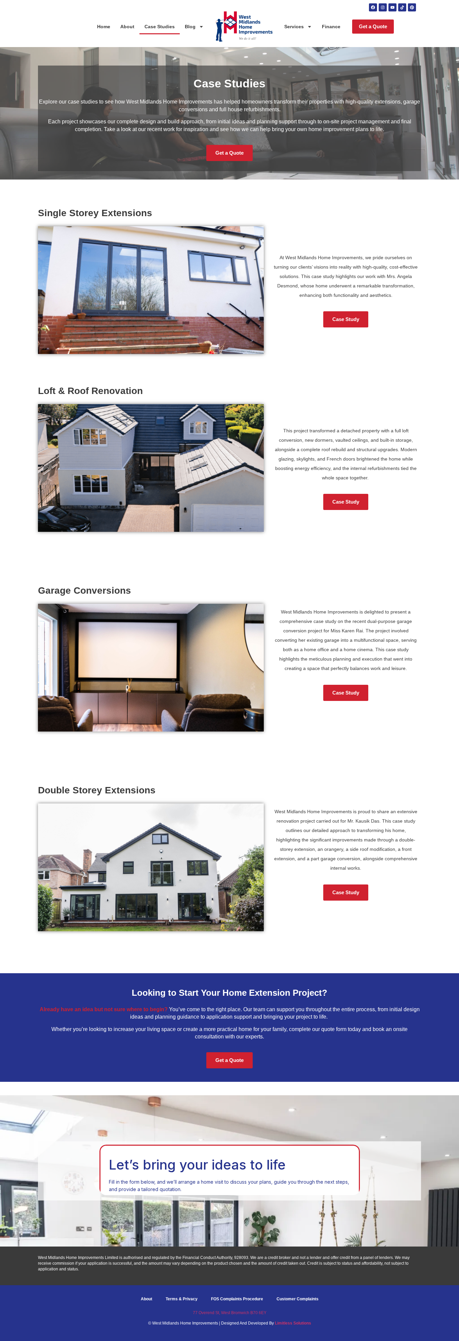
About (127, 26)
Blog (190, 26)
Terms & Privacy (182, 1299)
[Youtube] (392, 7)
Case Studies (159, 26)
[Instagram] (383, 7)
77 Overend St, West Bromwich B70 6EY (229, 1312)
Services (294, 26)
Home (103, 26)
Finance (331, 26)
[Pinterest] (412, 7)
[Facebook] (373, 7)
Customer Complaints (298, 1299)
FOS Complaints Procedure (237, 1299)
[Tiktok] (402, 7)
